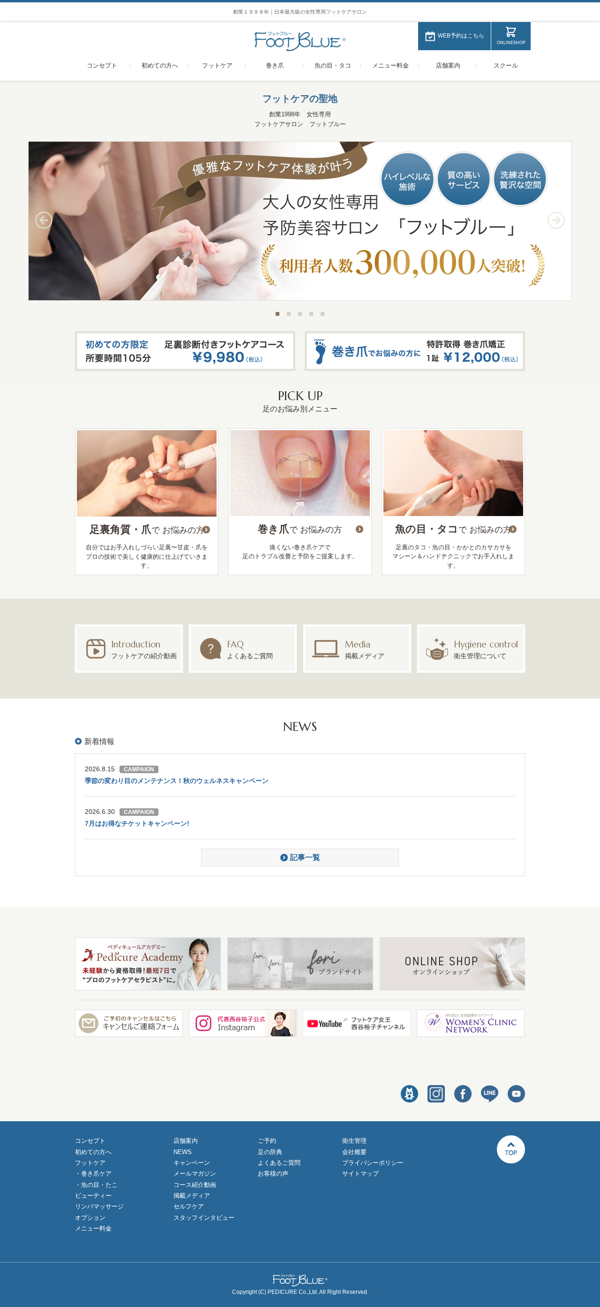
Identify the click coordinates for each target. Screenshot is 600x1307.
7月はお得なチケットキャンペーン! (137, 823)
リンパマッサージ (99, 1206)
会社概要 (354, 1151)
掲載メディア (191, 1195)
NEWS (182, 1151)
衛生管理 (354, 1140)
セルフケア (188, 1206)
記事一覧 (305, 857)
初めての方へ (160, 65)
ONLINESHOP (511, 42)
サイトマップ (360, 1173)
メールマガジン (194, 1173)
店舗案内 (448, 65)
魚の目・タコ (333, 65)
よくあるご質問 (279, 1162)
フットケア (217, 65)
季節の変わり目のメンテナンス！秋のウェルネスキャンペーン (177, 780)
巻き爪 (275, 65)
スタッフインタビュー (203, 1217)
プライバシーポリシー (372, 1162)
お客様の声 (273, 1173)
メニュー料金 (390, 65)
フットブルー (300, 41)
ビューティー (93, 1195)
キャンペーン (191, 1162)
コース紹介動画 (194, 1184)
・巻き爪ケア (93, 1173)
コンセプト (102, 65)
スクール (506, 65)
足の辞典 (270, 1151)
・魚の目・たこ (96, 1184)
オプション (90, 1217)
